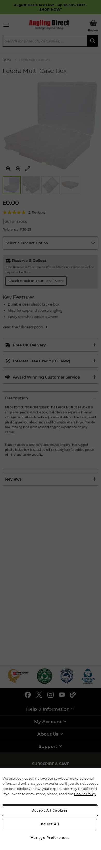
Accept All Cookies (50, 810)
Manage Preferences (50, 837)
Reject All (50, 824)
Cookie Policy (85, 794)
